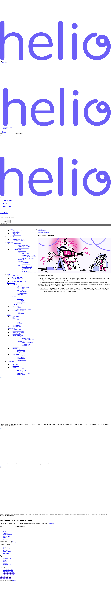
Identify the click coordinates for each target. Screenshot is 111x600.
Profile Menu (16, 304)
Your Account (11, 283)
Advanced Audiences (23, 248)
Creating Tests (11, 328)
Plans (14, 318)
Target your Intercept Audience (30, 272)
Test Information (17, 329)
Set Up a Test (16, 232)
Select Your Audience (18, 332)
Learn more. (51, 523)
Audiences (10, 242)
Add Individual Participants (29, 255)
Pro (17, 320)
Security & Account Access (24, 309)
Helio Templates (17, 354)
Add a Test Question (17, 335)
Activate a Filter (21, 369)
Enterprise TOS (7, 564)
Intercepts (20, 265)
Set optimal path (26, 344)
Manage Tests (20, 294)
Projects (15, 284)
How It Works (20, 357)
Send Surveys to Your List (28, 258)
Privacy (5, 561)
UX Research (6, 536)
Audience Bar (20, 371)
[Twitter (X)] (10, 574)
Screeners (20, 261)
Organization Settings (18, 310)
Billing (9, 315)
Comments (15, 348)
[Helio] (55, 60)
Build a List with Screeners (29, 256)
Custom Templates (21, 360)
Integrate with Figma (17, 277)
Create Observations (22, 291)
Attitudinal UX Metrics (18, 239)
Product (5, 531)
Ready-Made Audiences (24, 246)
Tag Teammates (21, 351)
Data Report (10, 361)
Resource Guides (7, 551)
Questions (15, 363)
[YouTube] (13, 574)
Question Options (22, 336)
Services (5, 539)
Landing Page (25, 262)
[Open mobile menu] (0, 135)
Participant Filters (21, 370)
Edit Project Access (22, 288)
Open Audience (22, 251)
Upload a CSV (25, 253)
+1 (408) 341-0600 (8, 570)
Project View (20, 286)
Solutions (5, 533)
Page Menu (3, 225)
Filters (14, 367)
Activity (14, 296)
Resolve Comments (22, 353)
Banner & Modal (26, 264)
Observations (16, 366)
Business (19, 322)
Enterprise (19, 323)
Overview (15, 237)
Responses (15, 364)
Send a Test (15, 233)
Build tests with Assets (17, 280)
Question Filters (21, 374)
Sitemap (14, 541)
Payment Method (17, 326)
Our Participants (17, 243)
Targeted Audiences (23, 245)
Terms (4, 560)
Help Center (41, 227)
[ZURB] (55, 20)
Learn (4, 537)
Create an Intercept (26, 268)
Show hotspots (25, 345)
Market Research (7, 534)
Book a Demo (7, 206)
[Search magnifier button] (109, 64)
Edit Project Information (23, 287)
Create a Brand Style (27, 267)
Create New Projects (22, 293)
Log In (1, 209)
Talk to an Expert (7, 127)
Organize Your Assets (17, 278)
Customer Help (7, 558)
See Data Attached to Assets (19, 281)
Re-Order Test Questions (28, 339)
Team (18, 312)
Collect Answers (17, 235)
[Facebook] (4, 578)
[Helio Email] (4, 574)
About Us (5, 547)
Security (5, 563)
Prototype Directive (23, 341)
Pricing (5, 128)
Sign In (4, 132)
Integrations (21, 259)
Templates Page (21, 355)
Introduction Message (18, 331)
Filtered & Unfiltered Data (23, 373)
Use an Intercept (26, 271)
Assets (9, 274)
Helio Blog (6, 553)
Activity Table (20, 300)
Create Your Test (17, 334)
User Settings (16, 306)
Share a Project (20, 290)
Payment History (17, 325)
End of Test (15, 347)
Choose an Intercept (27, 270)
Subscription (16, 316)
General (19, 307)
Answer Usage (20, 299)
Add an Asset (15, 275)
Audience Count (21, 302)
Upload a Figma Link (27, 342)
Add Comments (21, 350)
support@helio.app (8, 571)
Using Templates (21, 358)
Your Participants (16, 249)
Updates (5, 550)
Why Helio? (6, 548)
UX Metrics (10, 236)
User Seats (19, 303)
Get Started (10, 229)
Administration (20, 313)
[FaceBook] (7, 574)
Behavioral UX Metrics (19, 240)
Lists (19, 252)
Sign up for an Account (18, 230)
